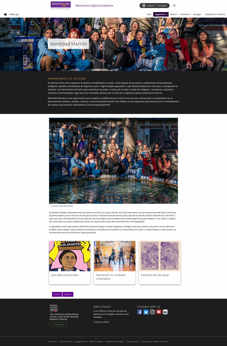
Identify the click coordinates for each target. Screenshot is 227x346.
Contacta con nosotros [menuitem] (215, 14)
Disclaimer (52, 341)
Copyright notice (80, 341)
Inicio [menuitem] (149, 14)
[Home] (5, 15)
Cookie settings (58, 324)
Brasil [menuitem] (173, 14)
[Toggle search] (174, 5)
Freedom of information (114, 341)
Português (162, 5)
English (150, 5)
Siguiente (67, 294)
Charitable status (132, 341)
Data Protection (65, 341)
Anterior (57, 294)
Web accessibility (95, 341)
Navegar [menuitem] (197, 14)
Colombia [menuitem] (184, 14)
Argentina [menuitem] (160, 14)
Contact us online (101, 322)
